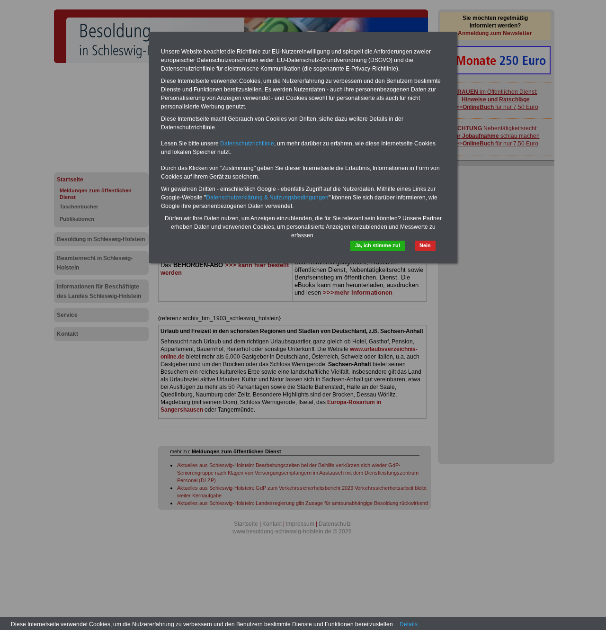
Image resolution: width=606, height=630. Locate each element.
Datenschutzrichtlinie (247, 143)
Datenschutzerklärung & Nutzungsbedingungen (267, 197)
